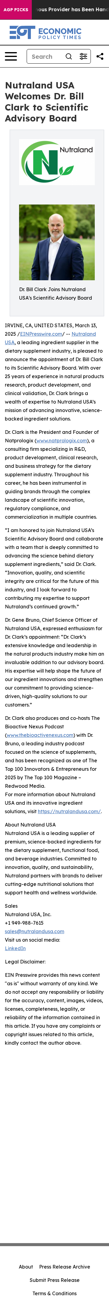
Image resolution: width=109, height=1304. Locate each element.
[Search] (68, 56)
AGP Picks (16, 9)
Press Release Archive (64, 1267)
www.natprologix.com (61, 440)
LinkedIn (15, 948)
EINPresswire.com (41, 334)
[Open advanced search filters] (83, 56)
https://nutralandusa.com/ (69, 811)
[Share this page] (100, 56)
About (26, 1267)
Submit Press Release (55, 1280)
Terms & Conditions (54, 1293)
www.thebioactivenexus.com (40, 735)
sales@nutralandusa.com (34, 931)
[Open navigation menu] (11, 56)
